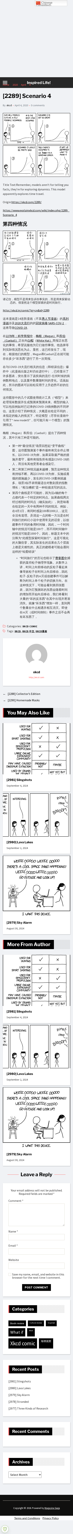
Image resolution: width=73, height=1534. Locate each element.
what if (16, 1332)
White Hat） (44, 340)
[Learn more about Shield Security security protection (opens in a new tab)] (5, 1529)
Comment (15, 1201)
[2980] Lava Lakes (20, 842)
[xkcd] (36, 655)
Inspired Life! (39, 83)
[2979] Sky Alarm (19, 922)
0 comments (38, 105)
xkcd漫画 (41, 631)
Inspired (51, 1323)
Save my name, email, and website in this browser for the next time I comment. (38, 1276)
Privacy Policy (50, 1518)
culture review (36, 1323)
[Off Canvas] (5, 82)
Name (13, 1231)
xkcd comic (29, 626)
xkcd (9, 105)
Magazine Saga (52, 1508)
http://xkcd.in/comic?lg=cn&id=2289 (26, 310)
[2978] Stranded (18, 1401)
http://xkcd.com (36, 677)
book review (17, 1323)
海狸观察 (46, 1341)
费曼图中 (61, 558)
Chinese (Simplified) (44, 3)
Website (13, 1260)
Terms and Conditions (27, 1518)
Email (13, 1245)
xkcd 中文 (28, 631)
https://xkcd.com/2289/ (26, 202)
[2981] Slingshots (19, 780)
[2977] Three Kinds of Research (28, 1408)
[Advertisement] (36, 38)
